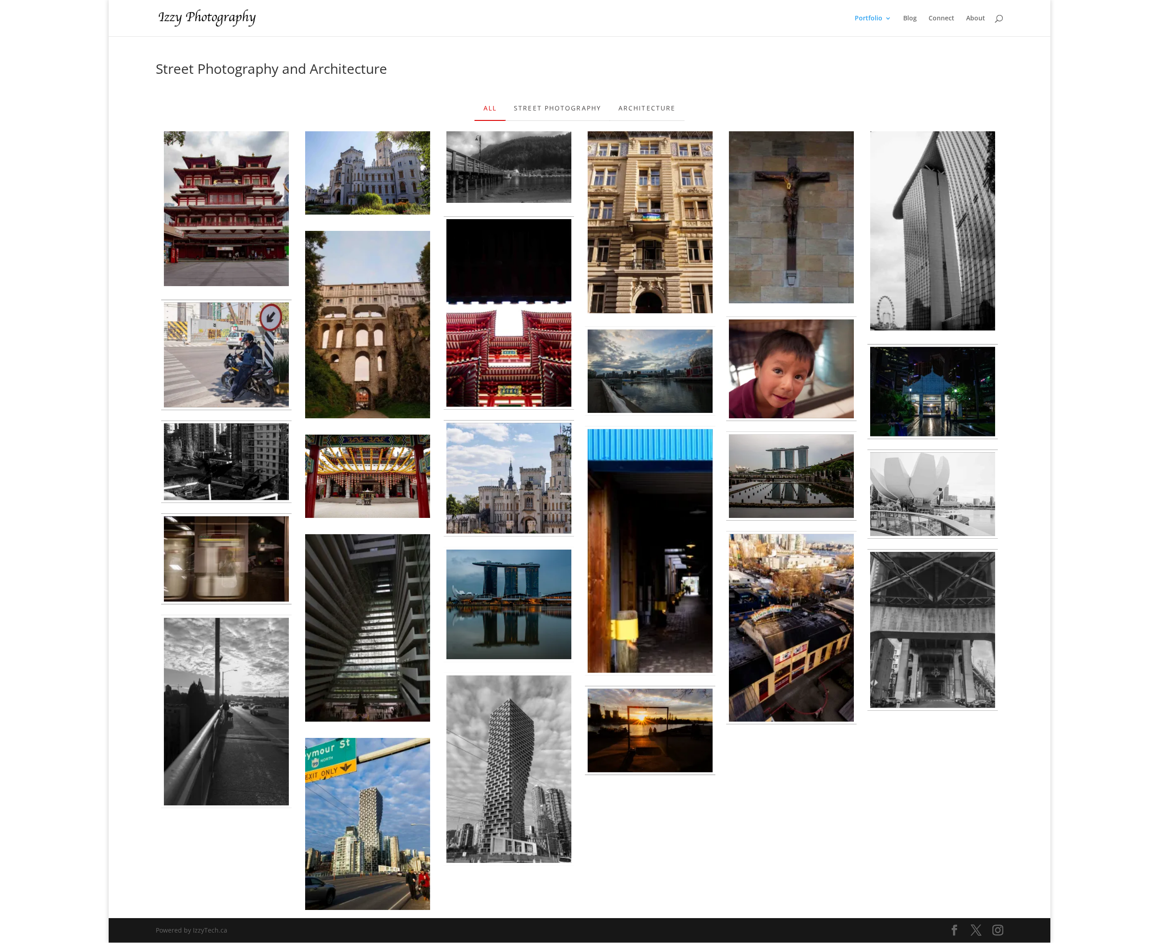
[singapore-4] (932, 391)
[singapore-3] (226, 559)
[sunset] (650, 730)
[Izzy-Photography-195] (367, 173)
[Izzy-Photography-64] (226, 462)
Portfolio (868, 18)
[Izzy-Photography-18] (509, 312)
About (975, 18)
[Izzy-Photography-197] (650, 222)
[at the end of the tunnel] (650, 550)
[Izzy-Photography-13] (367, 627)
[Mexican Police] (226, 355)
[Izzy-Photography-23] (367, 476)
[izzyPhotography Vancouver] (650, 371)
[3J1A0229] (791, 627)
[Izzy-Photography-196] (509, 478)
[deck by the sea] (509, 167)
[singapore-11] (791, 476)
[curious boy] (791, 369)
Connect (941, 18)
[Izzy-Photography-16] (226, 209)
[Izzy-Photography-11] (932, 494)
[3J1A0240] (932, 629)
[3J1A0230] (226, 711)
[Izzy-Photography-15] (932, 231)
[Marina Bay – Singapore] (509, 604)
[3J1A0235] (367, 824)
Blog (910, 18)
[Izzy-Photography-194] (367, 324)
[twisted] (509, 769)
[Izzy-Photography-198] (791, 217)
